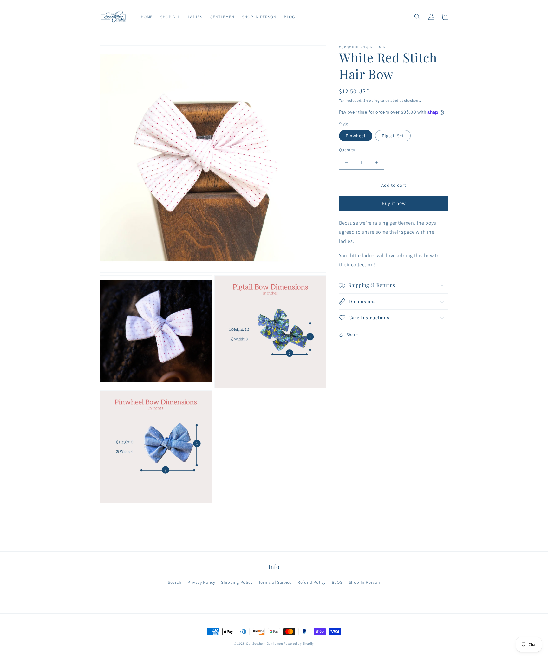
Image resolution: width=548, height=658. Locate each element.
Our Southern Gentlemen (264, 644)
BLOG (337, 582)
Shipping (371, 100)
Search (175, 582)
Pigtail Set (393, 136)
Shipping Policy (236, 582)
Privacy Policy (201, 582)
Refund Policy (311, 582)
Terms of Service (275, 582)
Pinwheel (356, 136)
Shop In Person (364, 582)
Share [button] (352, 334)
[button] (417, 17)
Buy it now (394, 203)
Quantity (347, 150)
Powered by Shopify (299, 644)
